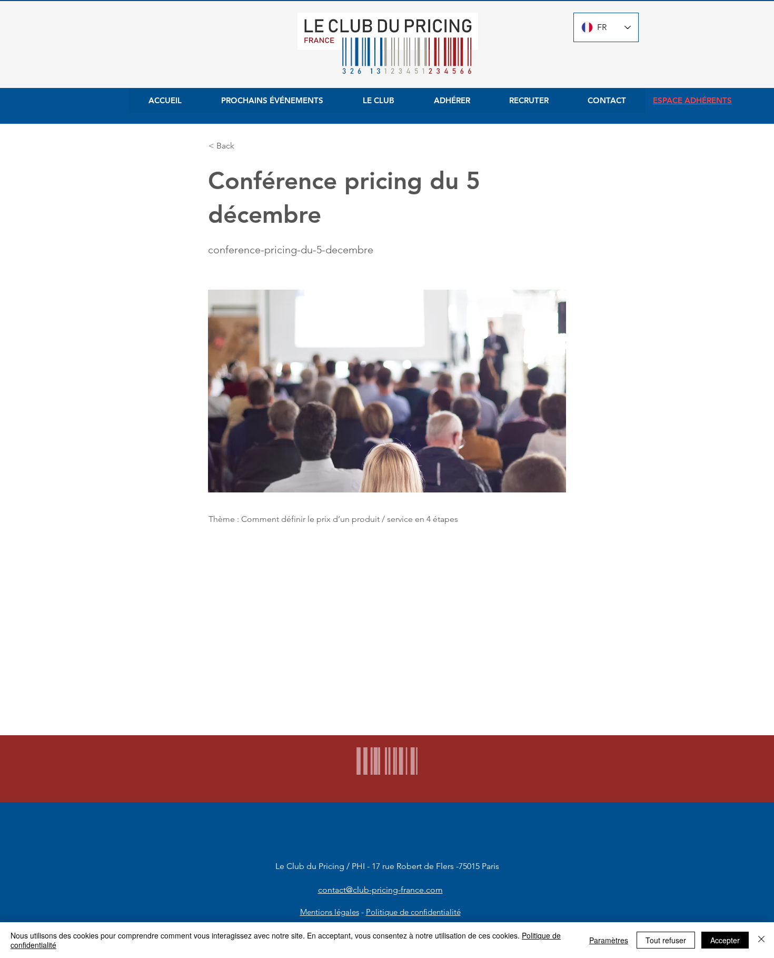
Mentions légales (329, 912)
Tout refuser (666, 940)
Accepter (725, 940)
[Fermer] (761, 940)
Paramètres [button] (608, 940)
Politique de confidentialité (413, 912)
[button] (243, 145)
